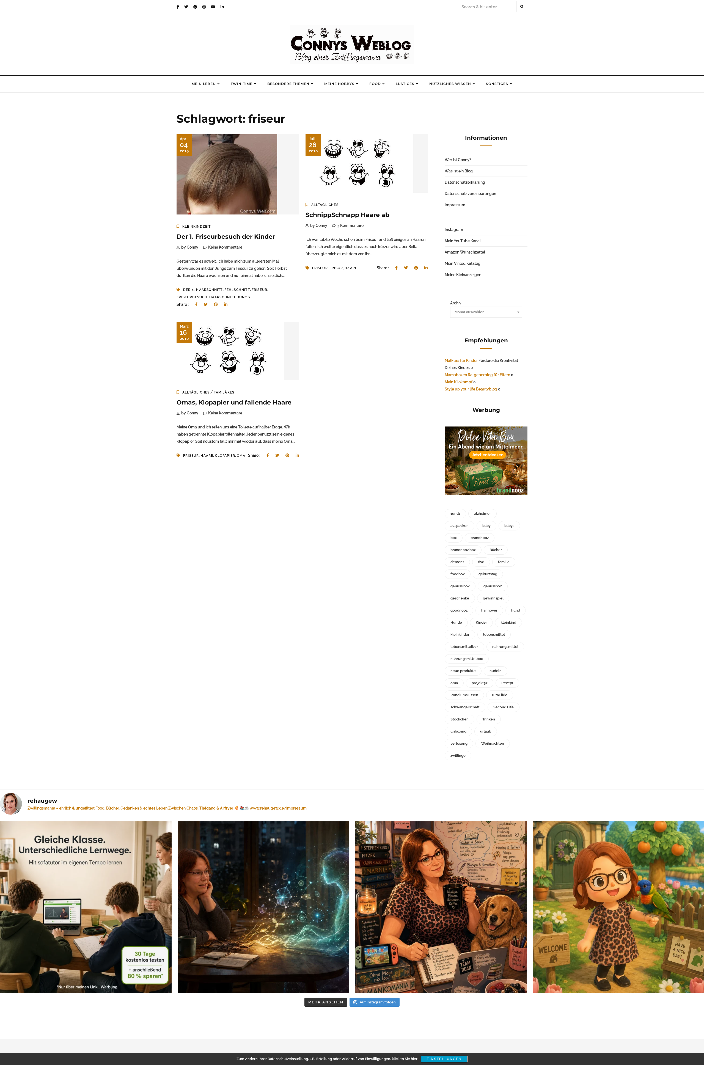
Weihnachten (492, 743)
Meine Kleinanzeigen (463, 275)
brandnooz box (463, 550)
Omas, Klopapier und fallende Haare (234, 402)
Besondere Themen (288, 84)
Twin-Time (241, 84)
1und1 (455, 513)
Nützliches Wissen (450, 84)
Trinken (488, 719)
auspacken (459, 526)
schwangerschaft (465, 707)
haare (351, 268)
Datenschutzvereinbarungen (470, 193)
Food (375, 84)
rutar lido (499, 695)
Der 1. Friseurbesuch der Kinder (226, 236)
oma (241, 456)
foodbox (457, 574)
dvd (481, 562)
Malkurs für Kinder (461, 360)
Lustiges (405, 84)
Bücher (496, 550)
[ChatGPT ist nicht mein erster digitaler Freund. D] (263, 907)
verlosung (459, 743)
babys (509, 526)
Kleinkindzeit (196, 227)
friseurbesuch (192, 297)
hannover (489, 610)
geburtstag (488, 574)
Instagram (454, 229)
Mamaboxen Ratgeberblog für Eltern (477, 375)
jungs (243, 297)
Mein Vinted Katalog (462, 263)
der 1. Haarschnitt (203, 290)
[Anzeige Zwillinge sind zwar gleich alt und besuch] (86, 907)
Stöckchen (459, 719)
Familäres (224, 392)
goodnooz (459, 610)
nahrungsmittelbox (466, 659)
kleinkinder (459, 634)
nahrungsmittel (505, 647)
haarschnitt (222, 297)
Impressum (455, 205)
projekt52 (480, 683)
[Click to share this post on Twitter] (206, 304)
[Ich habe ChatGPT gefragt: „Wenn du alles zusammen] (441, 907)
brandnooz (480, 538)
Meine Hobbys (339, 84)
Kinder (481, 622)
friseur (259, 290)
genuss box (460, 586)
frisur (336, 268)
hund (515, 610)
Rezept (507, 683)
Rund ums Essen (464, 695)
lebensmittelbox (464, 647)
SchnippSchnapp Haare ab (347, 215)
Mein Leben (204, 84)
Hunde (456, 622)
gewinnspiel (493, 598)
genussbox (492, 586)
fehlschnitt (237, 290)
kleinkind (508, 622)
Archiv (455, 303)
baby (486, 526)
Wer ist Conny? (458, 160)
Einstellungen (444, 1059)
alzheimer (482, 513)
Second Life (503, 707)
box (453, 538)
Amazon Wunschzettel (465, 252)
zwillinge (458, 755)
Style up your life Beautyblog (471, 389)
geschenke (459, 598)
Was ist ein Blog (459, 171)
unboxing (458, 731)
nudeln (496, 671)
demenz (457, 562)
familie (504, 562)
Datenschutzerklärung (465, 182)
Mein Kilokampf (458, 382)
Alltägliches (325, 205)
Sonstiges (497, 84)
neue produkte (463, 671)
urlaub (485, 731)
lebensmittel (494, 634)
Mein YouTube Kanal (463, 241)
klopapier (225, 456)
